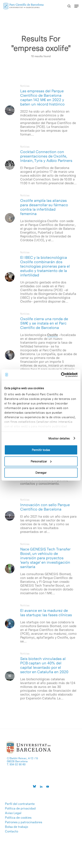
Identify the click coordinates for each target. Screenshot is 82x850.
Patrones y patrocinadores (23, 822)
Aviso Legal (13, 813)
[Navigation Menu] (76, 6)
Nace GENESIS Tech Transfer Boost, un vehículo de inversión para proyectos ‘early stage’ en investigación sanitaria (45, 558)
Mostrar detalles (59, 438)
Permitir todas (41, 450)
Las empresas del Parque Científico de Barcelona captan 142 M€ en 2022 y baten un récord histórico (42, 97)
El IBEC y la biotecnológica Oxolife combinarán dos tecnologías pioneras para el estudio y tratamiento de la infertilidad (45, 266)
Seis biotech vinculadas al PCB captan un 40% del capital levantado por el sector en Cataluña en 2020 (44, 665)
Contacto (11, 831)
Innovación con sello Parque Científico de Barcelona (45, 507)
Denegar (41, 472)
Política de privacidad (20, 808)
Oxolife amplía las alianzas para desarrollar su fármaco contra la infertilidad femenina (44, 207)
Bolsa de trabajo (16, 826)
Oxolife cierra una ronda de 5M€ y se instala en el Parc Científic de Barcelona (44, 323)
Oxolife (52, 335)
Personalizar (39, 461)
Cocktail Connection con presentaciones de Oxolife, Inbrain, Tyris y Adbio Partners (46, 156)
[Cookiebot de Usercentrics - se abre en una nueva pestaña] (61, 374)
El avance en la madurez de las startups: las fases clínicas (46, 612)
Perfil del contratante (20, 803)
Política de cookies (18, 817)
